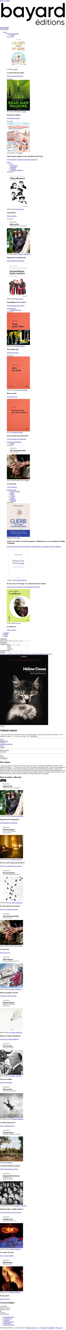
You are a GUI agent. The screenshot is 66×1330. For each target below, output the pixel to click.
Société (12, 443)
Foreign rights (7, 1323)
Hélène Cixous (4, 741)
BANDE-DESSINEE (13, 34)
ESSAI (9, 162)
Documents (13, 167)
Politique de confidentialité (48, 1328)
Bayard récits (13, 165)
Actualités (6, 633)
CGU (37, 1328)
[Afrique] (17, 647)
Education (13, 168)
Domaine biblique (15, 491)
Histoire (12, 494)
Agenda (5, 636)
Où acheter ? (4, 758)
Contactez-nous (7, 1318)
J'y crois (18, 623)
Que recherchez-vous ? (6, 641)
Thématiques (3, 650)
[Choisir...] (17, 646)
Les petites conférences (16, 170)
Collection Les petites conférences (34, 654)
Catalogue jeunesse (8, 1321)
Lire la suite (34, 736)
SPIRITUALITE (11, 490)
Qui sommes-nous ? (8, 1317)
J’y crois (12, 496)
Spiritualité (13, 501)
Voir (3, 781)
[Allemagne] (17, 649)
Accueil (2, 654)
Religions (12, 499)
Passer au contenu (5, 0)
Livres (5, 32)
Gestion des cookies (8, 1325)
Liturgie (12, 498)
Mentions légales (30, 1328)
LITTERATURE (11, 308)
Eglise (12, 493)
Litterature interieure (15, 310)
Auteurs (5, 634)
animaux (2, 747)
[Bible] (17, 650)
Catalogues (6, 1320)
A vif (11, 164)
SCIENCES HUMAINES (14, 442)
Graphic (12, 35)
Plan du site (59, 1328)
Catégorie (2, 644)
